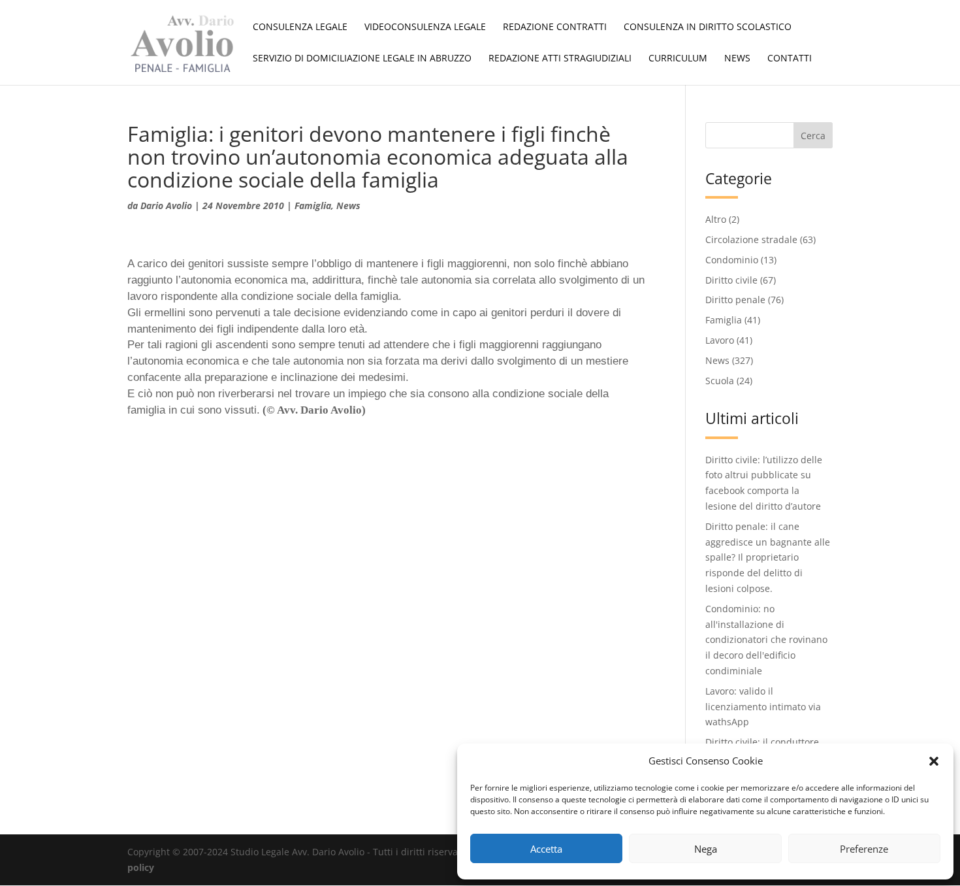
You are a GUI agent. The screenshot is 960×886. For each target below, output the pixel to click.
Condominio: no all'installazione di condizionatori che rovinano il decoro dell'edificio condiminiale (766, 639)
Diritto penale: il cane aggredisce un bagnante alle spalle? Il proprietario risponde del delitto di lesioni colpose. (767, 557)
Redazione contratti (555, 27)
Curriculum (677, 59)
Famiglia (313, 205)
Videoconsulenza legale (425, 27)
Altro (715, 219)
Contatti (789, 59)
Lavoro (719, 340)
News (737, 59)
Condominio (731, 260)
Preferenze (864, 848)
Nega (705, 848)
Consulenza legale (300, 27)
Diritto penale (735, 299)
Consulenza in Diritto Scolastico (708, 27)
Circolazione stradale (751, 239)
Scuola (719, 380)
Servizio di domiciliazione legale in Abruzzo (362, 59)
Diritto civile (731, 280)
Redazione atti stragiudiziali (560, 59)
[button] (933, 761)
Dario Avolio (166, 205)
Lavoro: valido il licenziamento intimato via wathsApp (763, 707)
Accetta (546, 848)
